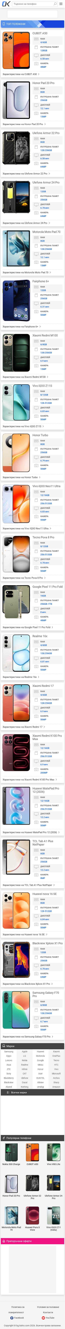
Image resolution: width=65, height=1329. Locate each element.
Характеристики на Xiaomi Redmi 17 (23, 727)
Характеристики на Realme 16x (20, 677)
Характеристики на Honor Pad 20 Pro (23, 124)
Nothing (24, 1087)
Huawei (40, 1051)
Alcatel (9, 1087)
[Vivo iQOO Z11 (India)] (53, 1216)
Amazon (56, 1087)
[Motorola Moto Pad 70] (11, 1216)
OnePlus (56, 1056)
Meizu (40, 1064)
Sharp (56, 1082)
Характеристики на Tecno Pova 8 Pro (23, 577)
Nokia (24, 1060)
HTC (56, 1064)
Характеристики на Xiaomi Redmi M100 (24, 377)
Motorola (40, 1056)
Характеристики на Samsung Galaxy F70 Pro (27, 1036)
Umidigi (40, 1087)
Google (40, 1060)
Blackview (8, 1082)
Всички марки (19, 1092)
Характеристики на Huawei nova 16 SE (24, 934)
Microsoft (56, 1073)
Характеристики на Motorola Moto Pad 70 (26, 272)
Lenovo (8, 1060)
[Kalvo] (6, 4)
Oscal (24, 1082)
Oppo (8, 1056)
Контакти (48, 1312)
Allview (40, 1082)
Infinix (24, 1069)
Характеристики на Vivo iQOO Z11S (22, 426)
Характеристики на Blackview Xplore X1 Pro (27, 984)
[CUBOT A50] (32, 1152)
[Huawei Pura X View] (32, 1216)
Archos (56, 1078)
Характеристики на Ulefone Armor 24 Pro (25, 223)
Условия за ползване (48, 1307)
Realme (24, 1064)
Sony (8, 1073)
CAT (25, 1073)
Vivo (56, 1069)
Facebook (19, 1318)
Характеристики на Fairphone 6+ (21, 326)
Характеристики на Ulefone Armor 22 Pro (25, 173)
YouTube (49, 1318)
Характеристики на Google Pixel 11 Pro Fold (27, 627)
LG (24, 1056)
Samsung (8, 1051)
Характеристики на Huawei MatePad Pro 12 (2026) (30, 832)
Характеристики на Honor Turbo (20, 477)
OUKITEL (40, 1078)
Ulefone (24, 1078)
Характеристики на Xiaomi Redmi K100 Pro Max (29, 779)
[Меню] (61, 4)
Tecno (56, 1060)
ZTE (9, 1069)
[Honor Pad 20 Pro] (11, 1184)
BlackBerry (9, 1078)
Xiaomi (56, 1051)
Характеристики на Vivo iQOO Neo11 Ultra (26, 528)
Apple (24, 1051)
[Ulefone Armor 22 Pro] (32, 1183)
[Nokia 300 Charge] (11, 1152)
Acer (40, 1073)
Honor (40, 1069)
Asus (8, 1064)
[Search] (55, 4)
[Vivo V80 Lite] (53, 1152)
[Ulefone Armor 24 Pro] (53, 1183)
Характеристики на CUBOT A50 (20, 74)
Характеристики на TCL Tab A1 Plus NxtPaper (28, 885)
